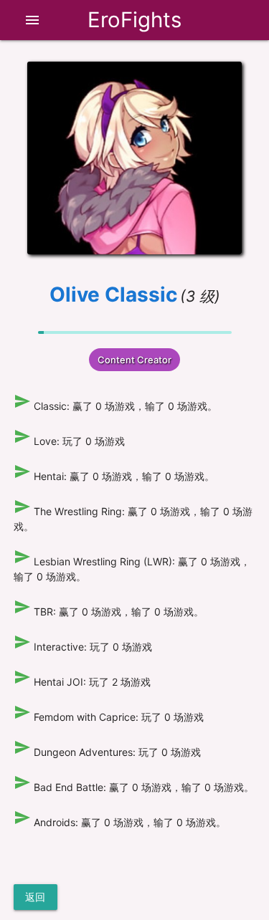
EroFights (134, 19)
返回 (35, 897)
